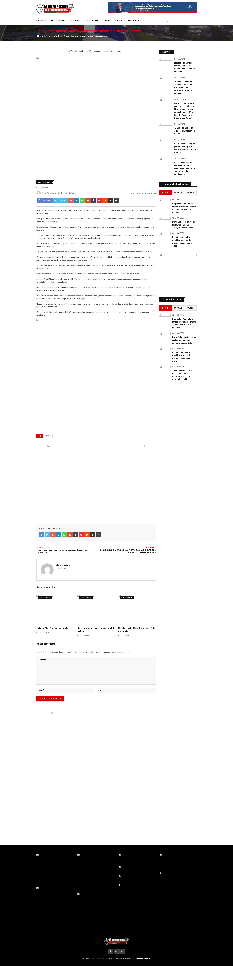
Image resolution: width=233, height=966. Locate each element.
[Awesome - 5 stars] (46, 652)
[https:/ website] (59, 193)
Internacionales (91, 20)
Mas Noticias (134, 20)
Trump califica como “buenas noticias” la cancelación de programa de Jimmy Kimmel (183, 87)
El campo (75, 20)
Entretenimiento (59, 20)
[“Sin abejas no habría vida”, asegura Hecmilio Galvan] (165, 128)
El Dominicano (63, 565)
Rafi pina (48, 436)
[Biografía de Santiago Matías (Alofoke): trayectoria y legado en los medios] (165, 63)
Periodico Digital (143, 958)
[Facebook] (41, 534)
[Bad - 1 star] (37, 652)
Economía (119, 20)
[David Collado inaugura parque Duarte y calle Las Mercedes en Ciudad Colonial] (165, 144)
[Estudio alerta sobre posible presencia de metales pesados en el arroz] (165, 236)
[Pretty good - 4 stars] (43, 652)
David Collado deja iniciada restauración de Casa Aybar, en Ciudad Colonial (184, 225)
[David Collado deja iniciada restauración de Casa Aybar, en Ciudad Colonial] (165, 221)
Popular (178, 193)
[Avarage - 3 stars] (41, 652)
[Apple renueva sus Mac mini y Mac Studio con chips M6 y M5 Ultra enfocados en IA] (165, 370)
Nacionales (41, 20)
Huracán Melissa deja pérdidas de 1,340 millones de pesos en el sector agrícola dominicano (184, 168)
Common (190, 193)
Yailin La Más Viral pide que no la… (52, 628)
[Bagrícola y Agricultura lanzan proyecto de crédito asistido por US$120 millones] (165, 203)
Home (40, 36)
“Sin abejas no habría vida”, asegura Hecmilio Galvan (184, 131)
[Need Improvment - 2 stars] (39, 652)
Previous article (43, 547)
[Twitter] (47, 534)
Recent (165, 193)
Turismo (107, 20)
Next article (150, 547)
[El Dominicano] (61, 193)
